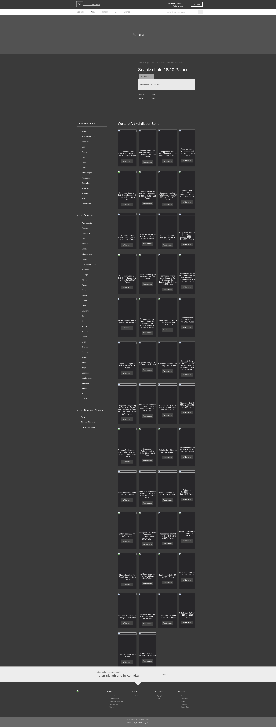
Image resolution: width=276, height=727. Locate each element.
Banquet (85, 142)
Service (127, 12)
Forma (84, 337)
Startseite (141, 63)
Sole (83, 316)
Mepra (92, 12)
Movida (85, 388)
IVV (115, 12)
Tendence (85, 188)
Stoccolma (86, 269)
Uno (83, 157)
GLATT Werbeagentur (142, 723)
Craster (105, 12)
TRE (83, 199)
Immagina (85, 131)
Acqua (84, 326)
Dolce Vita (86, 233)
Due (83, 147)
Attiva (83, 417)
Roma (84, 285)
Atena (84, 280)
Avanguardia (87, 223)
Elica (84, 342)
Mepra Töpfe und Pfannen (90, 410)
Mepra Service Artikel (88, 123)
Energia (85, 347)
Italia (84, 363)
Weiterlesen (127, 161)
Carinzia (85, 228)
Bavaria (85, 331)
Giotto (84, 168)
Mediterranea (87, 378)
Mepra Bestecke (85, 215)
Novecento (86, 178)
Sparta (84, 394)
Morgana (85, 383)
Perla (84, 290)
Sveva (84, 399)
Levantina (85, 300)
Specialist (85, 183)
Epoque (85, 244)
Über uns (80, 12)
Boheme (85, 352)
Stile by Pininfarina (89, 136)
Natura (84, 295)
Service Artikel (155, 63)
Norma (84, 259)
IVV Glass (158, 691)
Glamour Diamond (88, 422)
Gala (84, 162)
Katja (84, 368)
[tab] (146, 76)
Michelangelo (87, 173)
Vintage (85, 275)
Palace (138, 34)
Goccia (84, 249)
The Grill (85, 193)
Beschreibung (146, 76)
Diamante (85, 311)
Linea (84, 306)
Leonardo (85, 373)
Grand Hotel (86, 204)
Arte (83, 321)
